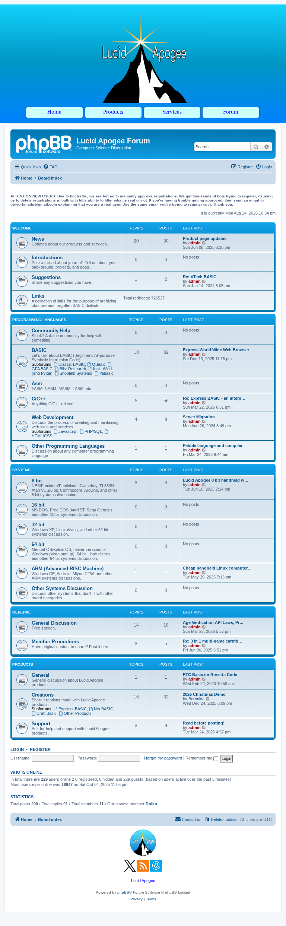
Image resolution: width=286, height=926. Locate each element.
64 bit (38, 544)
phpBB (123, 892)
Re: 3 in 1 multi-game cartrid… (212, 641)
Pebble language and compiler (212, 445)
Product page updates (204, 238)
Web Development (52, 417)
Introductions (47, 257)
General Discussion (54, 623)
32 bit (38, 524)
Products (22, 664)
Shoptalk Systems (76, 373)
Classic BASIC (71, 364)
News (38, 239)
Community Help (51, 330)
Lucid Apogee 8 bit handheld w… (215, 480)
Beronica (196, 699)
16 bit (38, 505)
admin (194, 243)
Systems (21, 470)
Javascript (67, 431)
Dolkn (151, 804)
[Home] (44, 143)
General (21, 612)
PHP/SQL (93, 431)
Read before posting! (204, 723)
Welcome (22, 228)
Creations (43, 695)
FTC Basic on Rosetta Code (210, 674)
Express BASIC (72, 709)
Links (38, 296)
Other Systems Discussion (62, 588)
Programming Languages (39, 320)
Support (41, 723)
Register (40, 749)
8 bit (37, 480)
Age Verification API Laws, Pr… (213, 622)
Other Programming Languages (68, 446)
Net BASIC (103, 709)
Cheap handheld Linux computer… (217, 568)
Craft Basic (46, 713)
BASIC (39, 350)
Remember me (199, 758)
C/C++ (39, 399)
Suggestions (46, 277)
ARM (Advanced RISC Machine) (68, 568)
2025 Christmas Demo (204, 694)
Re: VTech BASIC (199, 277)
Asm (37, 383)
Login (17, 749)
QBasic (98, 364)
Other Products (78, 713)
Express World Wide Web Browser (216, 350)
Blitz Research (73, 369)
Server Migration (199, 417)
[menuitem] (50, 166)
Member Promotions (55, 641)
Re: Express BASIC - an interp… (214, 398)
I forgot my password (163, 758)
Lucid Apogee (143, 880)
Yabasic (106, 373)
